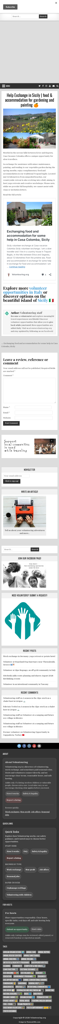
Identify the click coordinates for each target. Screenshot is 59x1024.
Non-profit (25, 812)
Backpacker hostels (40, 962)
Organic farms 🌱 (10, 997)
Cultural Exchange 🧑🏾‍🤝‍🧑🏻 (29, 969)
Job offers (36, 812)
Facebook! (48, 331)
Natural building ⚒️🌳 (12, 993)
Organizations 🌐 (27, 997)
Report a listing (14, 800)
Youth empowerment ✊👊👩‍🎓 (39, 1007)
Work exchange (12, 812)
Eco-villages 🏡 (27, 973)
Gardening (22, 983)
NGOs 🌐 (27, 993)
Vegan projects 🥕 (25, 1004)
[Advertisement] (29, 52)
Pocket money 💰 (10, 1000)
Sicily (43, 300)
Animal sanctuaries (31, 955)
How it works (13, 793)
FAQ (25, 851)
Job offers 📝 (8, 990)
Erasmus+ (42, 976)
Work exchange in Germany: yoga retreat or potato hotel (29, 656)
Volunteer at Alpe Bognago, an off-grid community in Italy (29, 670)
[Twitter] (40, 86)
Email (6, 413)
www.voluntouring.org (41, 328)
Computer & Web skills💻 (34, 966)
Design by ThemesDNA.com (29, 1022)
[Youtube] (50, 86)
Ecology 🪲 (40, 973)
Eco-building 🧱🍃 (10, 973)
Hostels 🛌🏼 (20, 986)
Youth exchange (9, 1011)
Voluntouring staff (31, 313)
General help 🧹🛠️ (36, 983)
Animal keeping (44, 952)
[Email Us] (54, 86)
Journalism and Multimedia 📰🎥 (30, 990)
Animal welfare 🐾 (28, 959)
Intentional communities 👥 (39, 986)
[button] (29, 446)
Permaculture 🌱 (44, 997)
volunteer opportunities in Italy (25, 290)
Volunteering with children (19, 895)
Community (17, 966)
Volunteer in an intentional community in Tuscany (25, 684)
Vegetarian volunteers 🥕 (13, 1007)
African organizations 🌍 (13, 952)
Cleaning (6, 966)
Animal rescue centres (12, 955)
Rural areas (24, 1000)
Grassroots (8, 986)
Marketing (50, 990)
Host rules (36, 929)
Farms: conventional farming (35, 979)
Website (7, 418)
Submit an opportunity (17, 929)
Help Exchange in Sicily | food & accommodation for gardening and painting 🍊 (29, 100)
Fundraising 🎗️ (9, 983)
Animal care (31, 952)
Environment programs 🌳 (24, 976)
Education (7, 976)
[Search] (57, 86)
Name (6, 407)
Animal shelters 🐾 (11, 959)
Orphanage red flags (16, 888)
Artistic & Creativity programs (16, 962)
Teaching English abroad (41, 1000)
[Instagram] (46, 86)
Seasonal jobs (13, 876)
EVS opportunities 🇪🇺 (12, 979)
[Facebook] (43, 86)
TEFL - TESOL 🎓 (9, 1004)
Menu (8, 85)
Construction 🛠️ (10, 969)
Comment (8, 375)
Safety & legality (30, 793)
